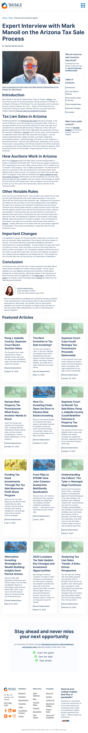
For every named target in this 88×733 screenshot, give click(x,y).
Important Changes (73, 108)
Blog (34, 699)
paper (4, 278)
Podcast (36, 708)
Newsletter (37, 712)
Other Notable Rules (73, 104)
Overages (22, 704)
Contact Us (50, 700)
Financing (22, 697)
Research (22, 693)
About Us (49, 693)
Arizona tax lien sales (29, 121)
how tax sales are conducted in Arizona (31, 111)
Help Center (35, 716)
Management (23, 700)
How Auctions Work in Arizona (73, 99)
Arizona (49, 99)
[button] (83, 5)
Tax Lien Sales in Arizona (72, 92)
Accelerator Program (22, 712)
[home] (12, 5)
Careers (49, 697)
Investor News (36, 704)
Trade (20, 707)
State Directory (36, 694)
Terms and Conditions (50, 716)
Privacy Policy (49, 710)
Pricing (21, 716)
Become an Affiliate (50, 705)
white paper (39, 276)
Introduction (70, 87)
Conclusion (70, 112)
